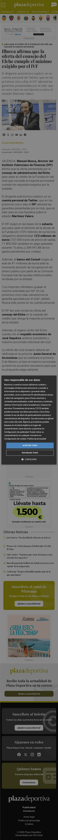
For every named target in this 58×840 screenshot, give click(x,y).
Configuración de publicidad (16, 432)
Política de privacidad (36, 439)
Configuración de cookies (15, 439)
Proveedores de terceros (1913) (27, 408)
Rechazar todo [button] (30, 452)
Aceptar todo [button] (30, 445)
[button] (29, 459)
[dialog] (28, 420)
